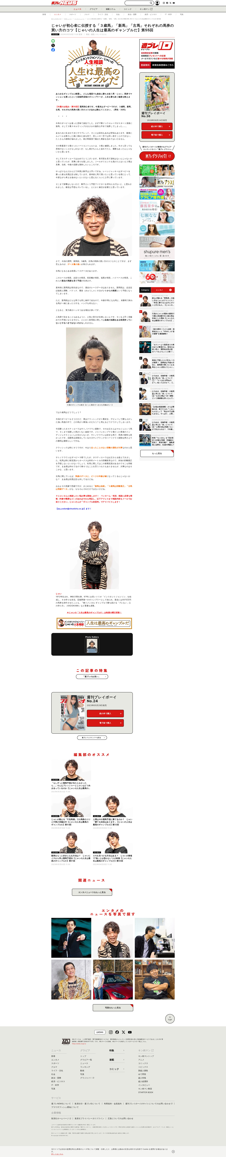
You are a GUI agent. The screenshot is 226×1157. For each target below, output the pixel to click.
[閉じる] (173, 1151)
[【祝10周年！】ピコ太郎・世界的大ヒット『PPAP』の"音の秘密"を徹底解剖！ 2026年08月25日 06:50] (71, 979)
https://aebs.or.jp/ (79, 1044)
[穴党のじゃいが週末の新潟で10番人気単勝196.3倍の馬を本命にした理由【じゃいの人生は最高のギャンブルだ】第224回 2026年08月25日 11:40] (113, 938)
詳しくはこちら (57, 1154)
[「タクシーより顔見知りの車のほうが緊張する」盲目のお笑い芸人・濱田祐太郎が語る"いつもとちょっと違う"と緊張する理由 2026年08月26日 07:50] (71, 938)
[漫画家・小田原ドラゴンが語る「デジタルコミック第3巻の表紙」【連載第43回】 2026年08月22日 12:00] (113, 979)
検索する (151, 3)
